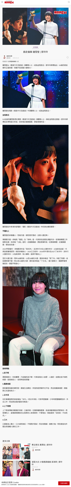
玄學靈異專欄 (12, 61)
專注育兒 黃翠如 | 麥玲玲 (42, 445)
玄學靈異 (35, 47)
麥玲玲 (8, 58)
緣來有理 (37, 450)
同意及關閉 (63, 483)
